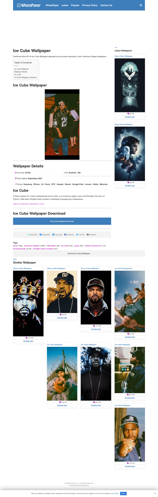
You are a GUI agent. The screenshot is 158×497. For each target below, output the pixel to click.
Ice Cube (17, 74)
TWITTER (82, 235)
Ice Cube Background (123, 268)
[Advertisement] (79, 29)
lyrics (77, 245)
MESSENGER (46, 235)
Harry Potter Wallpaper (124, 56)
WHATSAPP (33, 235)
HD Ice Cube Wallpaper (22, 268)
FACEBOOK (70, 235)
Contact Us (106, 5)
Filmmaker (51, 245)
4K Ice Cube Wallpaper (90, 268)
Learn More (114, 493)
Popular (75, 5)
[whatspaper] (28, 5)
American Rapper (32, 245)
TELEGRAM (58, 235)
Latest (65, 5)
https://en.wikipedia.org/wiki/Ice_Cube (28, 203)
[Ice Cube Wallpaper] (62, 124)
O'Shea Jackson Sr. (93, 245)
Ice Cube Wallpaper (21, 69)
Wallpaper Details (20, 71)
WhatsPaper (52, 5)
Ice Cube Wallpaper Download (25, 77)
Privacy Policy (90, 5)
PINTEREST (92, 235)
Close (123, 493)
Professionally (19, 248)
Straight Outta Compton (43, 248)
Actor (15, 245)
